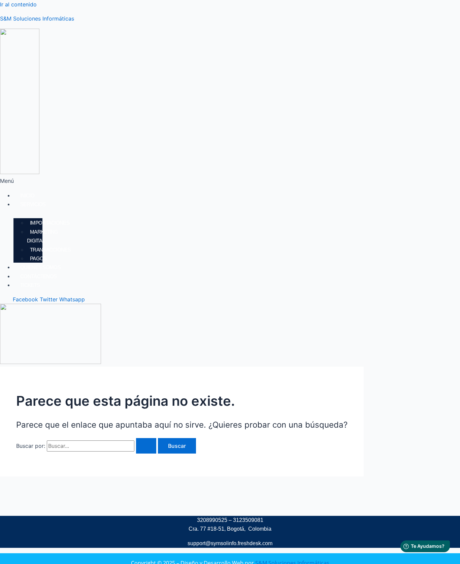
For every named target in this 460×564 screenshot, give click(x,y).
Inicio (27, 195)
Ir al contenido (18, 4)
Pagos (38, 258)
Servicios (33, 204)
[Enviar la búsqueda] (146, 446)
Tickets (30, 285)
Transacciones (50, 250)
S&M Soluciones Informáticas (37, 18)
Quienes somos (40, 267)
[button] (143, 180)
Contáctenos (38, 276)
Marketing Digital (42, 236)
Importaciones (49, 223)
